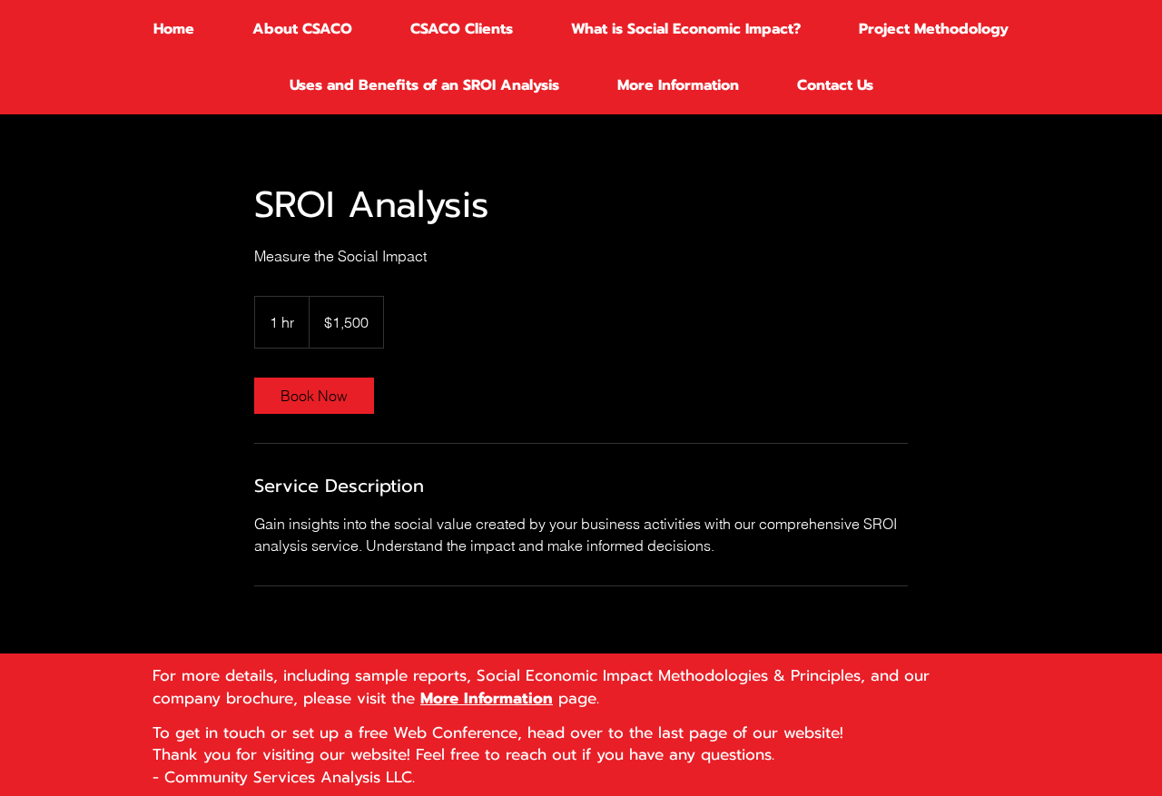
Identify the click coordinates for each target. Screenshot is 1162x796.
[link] (314, 396)
